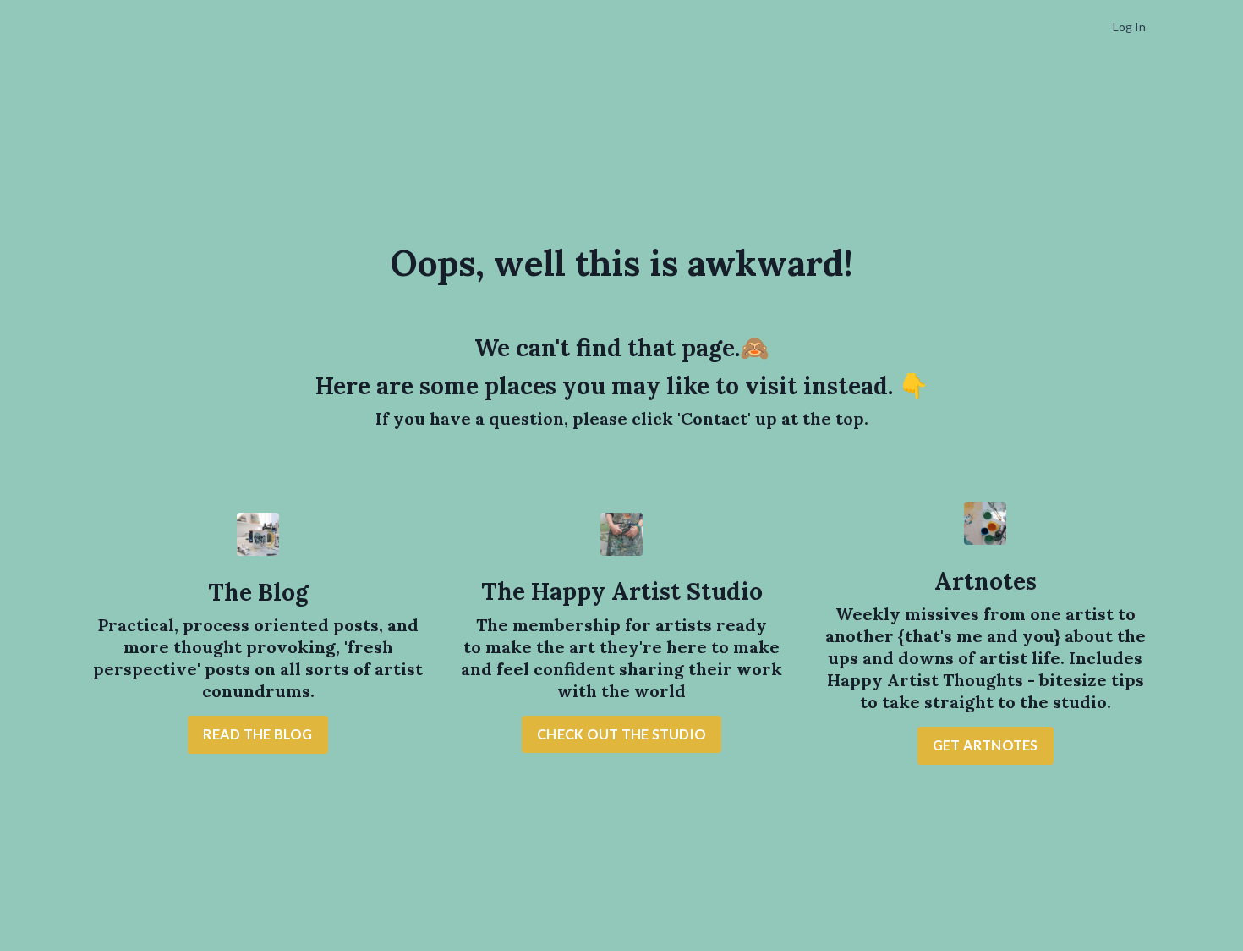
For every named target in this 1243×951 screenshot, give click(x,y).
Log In (1129, 26)
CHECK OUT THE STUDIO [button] (621, 734)
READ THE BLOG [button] (257, 734)
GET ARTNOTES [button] (985, 745)
